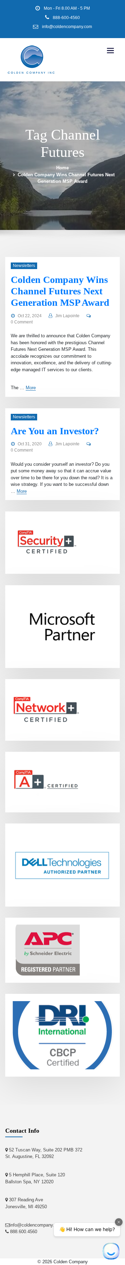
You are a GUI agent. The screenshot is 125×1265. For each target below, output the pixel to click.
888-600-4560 (66, 17)
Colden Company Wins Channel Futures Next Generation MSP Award (60, 291)
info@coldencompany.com (67, 26)
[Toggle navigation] (110, 51)
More (31, 387)
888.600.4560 (23, 1231)
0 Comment (22, 322)
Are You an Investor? (55, 431)
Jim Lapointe (67, 315)
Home (62, 167)
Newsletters (24, 265)
